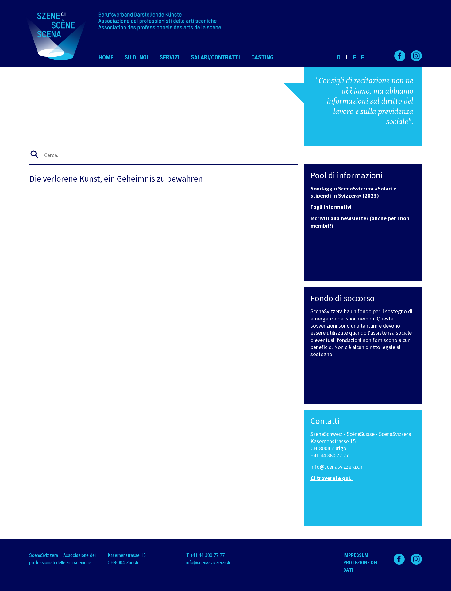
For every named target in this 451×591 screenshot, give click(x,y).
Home (106, 57)
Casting (262, 57)
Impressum (355, 555)
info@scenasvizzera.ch (336, 466)
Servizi (169, 57)
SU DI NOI (136, 57)
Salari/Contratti (215, 57)
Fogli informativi (331, 206)
